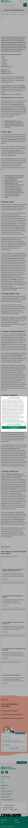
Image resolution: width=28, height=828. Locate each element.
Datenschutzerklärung (17, 430)
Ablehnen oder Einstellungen (14, 424)
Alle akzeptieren (14, 427)
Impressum (9, 430)
